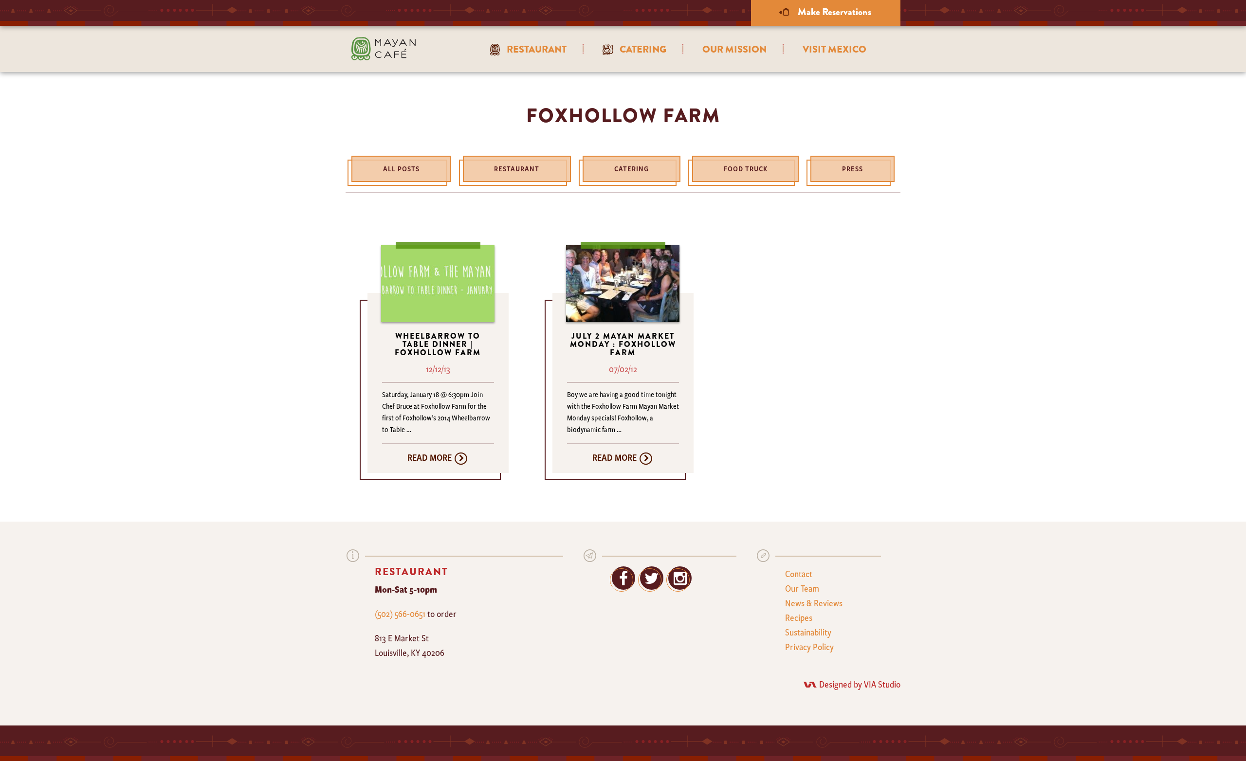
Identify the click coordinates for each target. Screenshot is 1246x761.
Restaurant (516, 168)
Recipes (798, 617)
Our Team (802, 588)
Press (852, 168)
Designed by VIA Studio (859, 684)
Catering (631, 168)
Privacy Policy (809, 646)
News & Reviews (814, 603)
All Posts (401, 168)
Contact (798, 573)
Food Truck (746, 168)
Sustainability (808, 632)
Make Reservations (833, 12)
